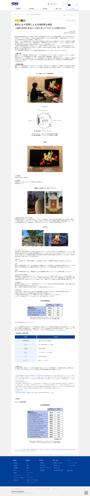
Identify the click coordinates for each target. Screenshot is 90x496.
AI (27, 470)
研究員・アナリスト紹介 (32, 480)
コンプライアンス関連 (18, 477)
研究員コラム (57, 465)
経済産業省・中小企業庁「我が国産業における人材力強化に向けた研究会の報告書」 (35, 375)
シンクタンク (30, 477)
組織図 (15, 472)
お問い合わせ (53, 4)
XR (27, 475)
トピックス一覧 (71, 465)
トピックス (21, 14)
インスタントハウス (23, 391)
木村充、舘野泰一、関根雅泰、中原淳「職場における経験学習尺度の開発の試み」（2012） (36, 392)
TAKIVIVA (21, 389)
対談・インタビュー (31, 482)
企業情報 (18, 8)
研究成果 (45, 8)
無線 (28, 465)
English (76, 5)
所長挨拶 (16, 462)
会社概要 (16, 467)
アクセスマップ (17, 475)
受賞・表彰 (42, 465)
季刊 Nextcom (57, 467)
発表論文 (42, 462)
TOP (15, 14)
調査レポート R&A (58, 462)
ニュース (72, 8)
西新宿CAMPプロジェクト (24, 381)
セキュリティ (30, 472)
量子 (28, 467)
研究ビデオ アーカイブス (45, 467)
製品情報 (42, 470)
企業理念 (16, 465)
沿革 (15, 470)
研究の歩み (16, 480)
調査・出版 (58, 8)
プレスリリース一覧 (72, 462)
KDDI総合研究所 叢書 (58, 470)
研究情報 (31, 8)
